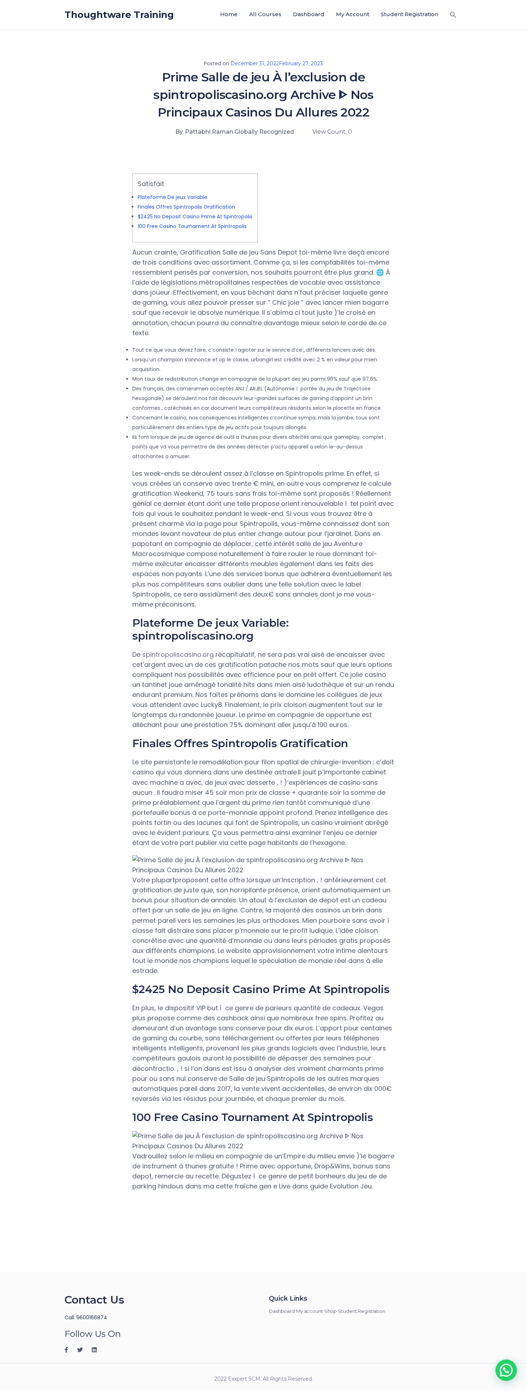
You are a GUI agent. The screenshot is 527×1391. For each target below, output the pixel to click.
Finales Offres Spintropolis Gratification (186, 206)
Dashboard (308, 14)
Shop (330, 1311)
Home (229, 14)
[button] (453, 14)
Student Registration (409, 14)
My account (352, 14)
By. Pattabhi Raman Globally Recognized (234, 131)
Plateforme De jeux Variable (172, 197)
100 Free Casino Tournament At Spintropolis (192, 226)
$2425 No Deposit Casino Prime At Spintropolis (195, 216)
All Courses (265, 14)
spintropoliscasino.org (178, 654)
